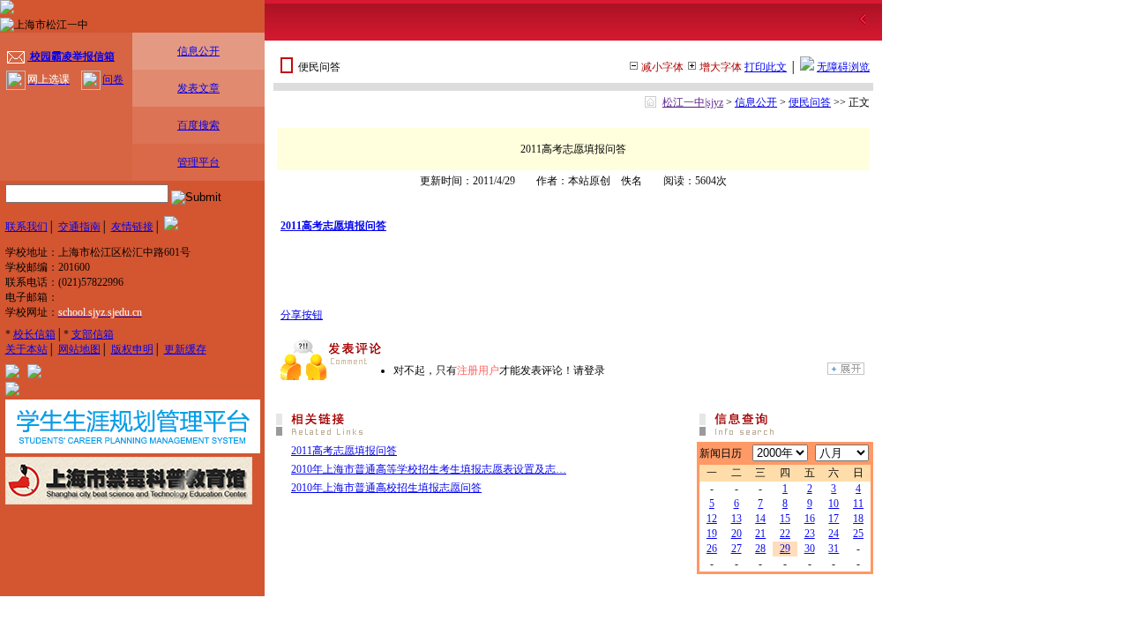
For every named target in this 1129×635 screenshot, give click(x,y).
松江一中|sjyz (692, 102)
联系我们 (26, 226)
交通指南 (79, 226)
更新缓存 (185, 349)
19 (712, 533)
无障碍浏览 (843, 67)
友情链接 (132, 226)
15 (785, 518)
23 (809, 533)
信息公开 (198, 51)
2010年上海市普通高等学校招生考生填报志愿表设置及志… (428, 469)
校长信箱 (34, 334)
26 (712, 548)
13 (736, 518)
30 (809, 548)
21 (760, 533)
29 (785, 548)
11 (858, 503)
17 (833, 518)
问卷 (112, 79)
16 (809, 518)
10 (833, 503)
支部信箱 (92, 334)
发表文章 (198, 88)
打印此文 (765, 67)
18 (858, 518)
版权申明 (132, 349)
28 (760, 548)
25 (858, 533)
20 (736, 533)
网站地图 (79, 349)
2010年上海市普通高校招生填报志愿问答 (386, 488)
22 (785, 533)
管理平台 (198, 162)
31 (833, 548)
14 (760, 518)
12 (712, 518)
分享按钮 (301, 315)
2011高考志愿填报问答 (333, 226)
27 (736, 548)
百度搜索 (198, 125)
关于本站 (26, 349)
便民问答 (810, 102)
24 (833, 533)
